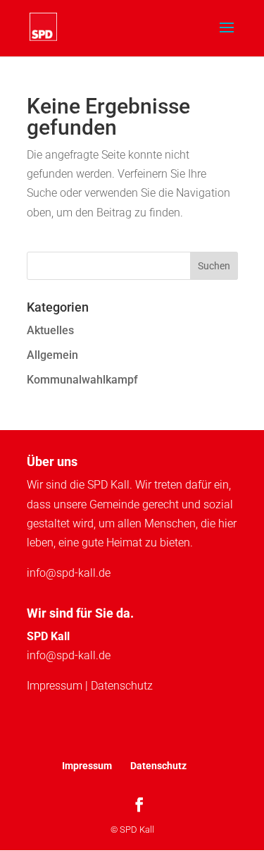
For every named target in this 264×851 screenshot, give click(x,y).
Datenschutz (122, 685)
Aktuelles (50, 330)
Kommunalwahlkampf (82, 379)
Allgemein (52, 355)
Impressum (54, 685)
